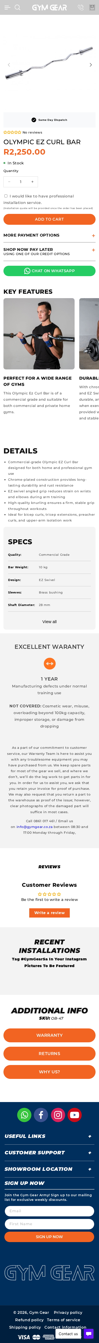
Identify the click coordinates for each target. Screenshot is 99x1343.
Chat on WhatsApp (53, 271)
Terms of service (63, 1320)
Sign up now (49, 1237)
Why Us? (49, 1071)
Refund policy (29, 1320)
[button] (7, 7)
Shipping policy (25, 1327)
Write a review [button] (49, 913)
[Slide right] (90, 64)
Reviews (49, 866)
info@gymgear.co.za (35, 827)
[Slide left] (8, 64)
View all (49, 621)
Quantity (10, 171)
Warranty (49, 1035)
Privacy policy (68, 1312)
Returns (49, 1053)
